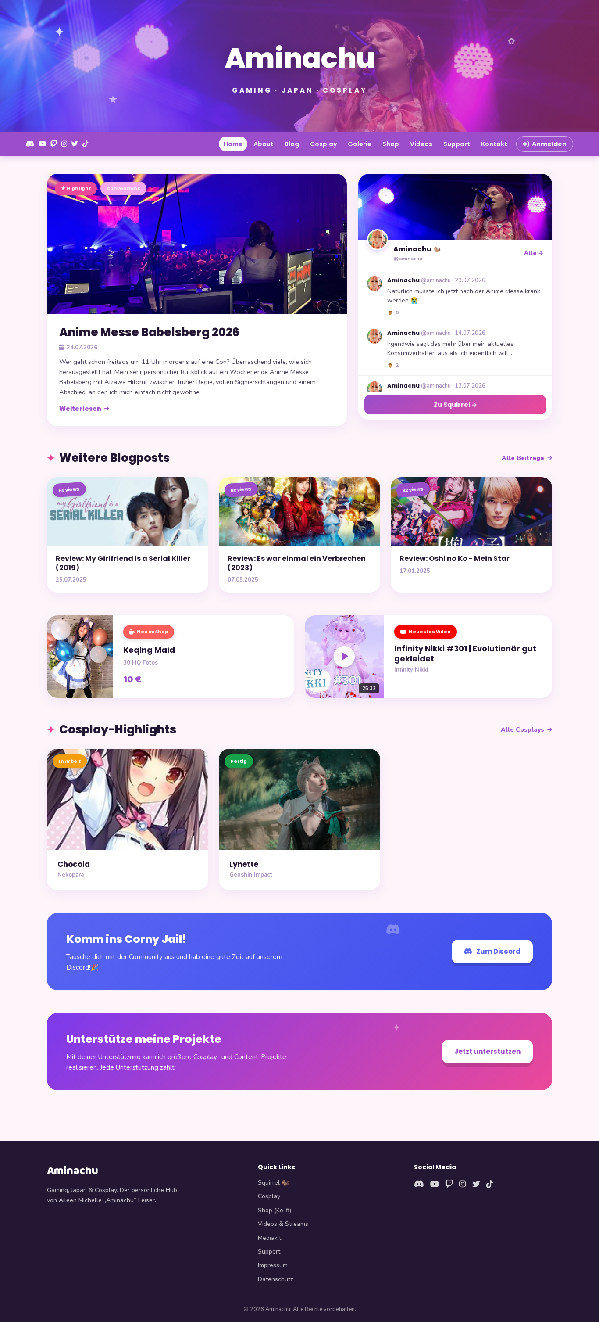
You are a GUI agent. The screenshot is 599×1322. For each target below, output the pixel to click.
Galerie (359, 144)
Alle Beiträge (523, 458)
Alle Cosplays (522, 730)
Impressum (273, 1265)
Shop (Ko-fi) (274, 1210)
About (263, 144)
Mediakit (269, 1238)
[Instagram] (64, 144)
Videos (421, 144)
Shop (390, 144)
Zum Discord (498, 951)
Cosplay (323, 144)
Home (233, 144)
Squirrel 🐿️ (273, 1182)
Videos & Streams (283, 1224)
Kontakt (494, 144)
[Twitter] (74, 144)
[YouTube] (42, 144)
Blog (292, 144)
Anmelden (549, 144)
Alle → (533, 253)
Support (456, 144)
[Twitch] (53, 144)
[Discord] (30, 144)
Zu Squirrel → (455, 404)
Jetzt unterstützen (487, 1051)
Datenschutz (275, 1279)
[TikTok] (85, 144)
